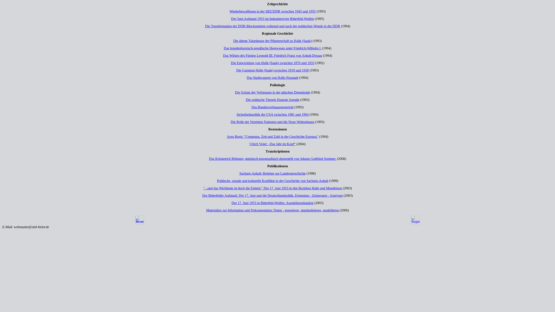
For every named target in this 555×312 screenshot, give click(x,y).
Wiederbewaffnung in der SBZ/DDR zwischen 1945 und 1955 (273, 11)
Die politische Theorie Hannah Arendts (272, 100)
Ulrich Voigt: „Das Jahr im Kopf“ (272, 144)
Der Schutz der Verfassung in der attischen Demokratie (272, 92)
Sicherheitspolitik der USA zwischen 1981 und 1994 (273, 114)
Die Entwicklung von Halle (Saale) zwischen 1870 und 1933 (272, 63)
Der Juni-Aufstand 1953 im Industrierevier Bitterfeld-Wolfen (272, 19)
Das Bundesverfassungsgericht (272, 107)
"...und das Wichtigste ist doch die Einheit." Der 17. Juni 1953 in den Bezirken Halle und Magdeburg (272, 188)
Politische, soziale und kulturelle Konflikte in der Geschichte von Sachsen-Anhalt (272, 181)
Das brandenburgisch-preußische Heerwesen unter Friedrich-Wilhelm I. (272, 48)
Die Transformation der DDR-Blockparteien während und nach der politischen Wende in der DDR (272, 26)
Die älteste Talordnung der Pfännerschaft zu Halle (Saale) (272, 41)
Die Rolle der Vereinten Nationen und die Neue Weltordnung (272, 122)
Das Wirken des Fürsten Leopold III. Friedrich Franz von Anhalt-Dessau (272, 55)
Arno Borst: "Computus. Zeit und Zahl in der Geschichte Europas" (272, 136)
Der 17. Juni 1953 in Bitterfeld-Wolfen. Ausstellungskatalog (272, 203)
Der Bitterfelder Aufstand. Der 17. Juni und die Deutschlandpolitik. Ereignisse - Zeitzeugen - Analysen (272, 195)
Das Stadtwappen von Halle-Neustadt (272, 78)
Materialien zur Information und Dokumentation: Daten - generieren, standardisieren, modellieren (272, 210)
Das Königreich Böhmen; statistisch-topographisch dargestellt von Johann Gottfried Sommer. (272, 159)
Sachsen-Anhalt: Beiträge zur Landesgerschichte (272, 173)
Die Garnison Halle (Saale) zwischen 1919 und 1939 (272, 70)
